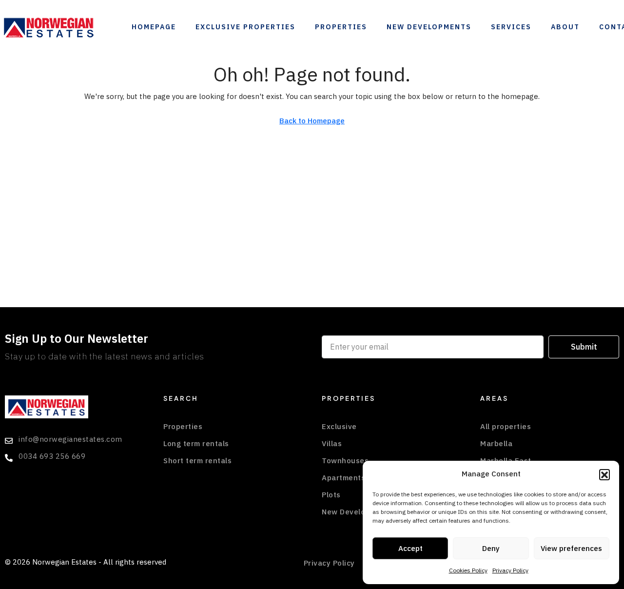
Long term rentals (196, 443)
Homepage (154, 27)
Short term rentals (197, 460)
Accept (410, 548)
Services (511, 27)
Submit (584, 347)
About (565, 27)
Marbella (496, 443)
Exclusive (339, 426)
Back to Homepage (312, 121)
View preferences (571, 548)
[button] (604, 474)
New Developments (429, 27)
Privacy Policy (510, 570)
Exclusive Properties (245, 27)
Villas (332, 443)
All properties (505, 426)
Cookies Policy (468, 570)
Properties (341, 27)
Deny (491, 548)
